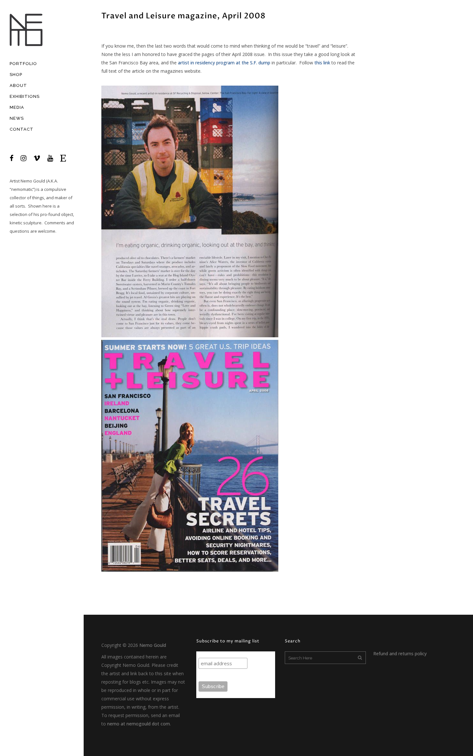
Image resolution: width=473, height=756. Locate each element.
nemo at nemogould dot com (138, 724)
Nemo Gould (33, 181)
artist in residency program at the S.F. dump (224, 63)
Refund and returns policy (400, 653)
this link (322, 63)
